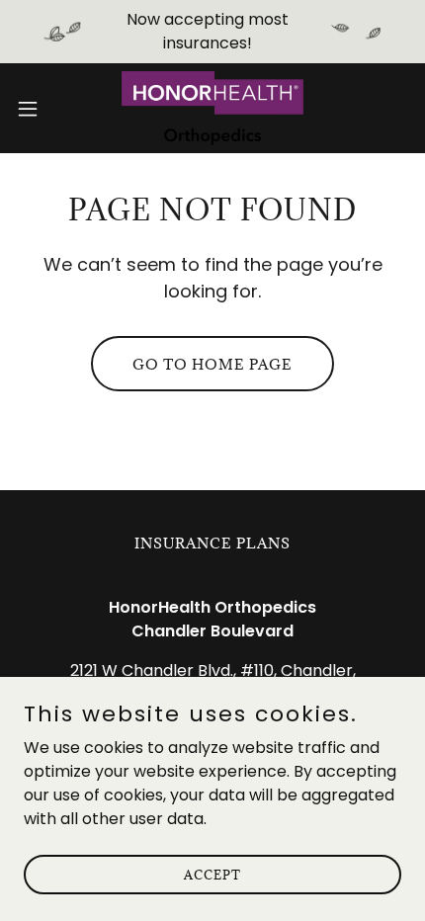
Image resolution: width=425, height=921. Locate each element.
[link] (212, 108)
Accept (212, 873)
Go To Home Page (212, 364)
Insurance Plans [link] (212, 543)
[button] (38, 108)
